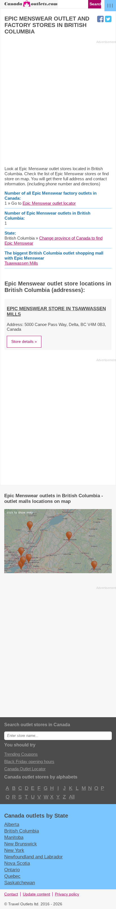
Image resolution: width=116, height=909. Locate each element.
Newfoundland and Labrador (33, 856)
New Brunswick (20, 843)
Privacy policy (67, 894)
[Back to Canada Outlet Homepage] (31, 6)
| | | (110, 5)
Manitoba (13, 837)
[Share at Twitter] (108, 19)
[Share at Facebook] (100, 19)
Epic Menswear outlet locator (49, 203)
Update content (36, 894)
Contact (11, 894)
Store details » (24, 341)
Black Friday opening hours (29, 761)
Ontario (12, 869)
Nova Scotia (17, 863)
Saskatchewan (19, 882)
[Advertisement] (58, 103)
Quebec (12, 876)
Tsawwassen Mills (21, 263)
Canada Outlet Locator (25, 768)
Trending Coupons (21, 754)
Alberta (11, 824)
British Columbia (21, 830)
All (71, 797)
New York (14, 850)
